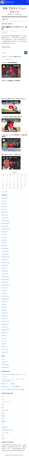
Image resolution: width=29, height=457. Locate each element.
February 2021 (5, 349)
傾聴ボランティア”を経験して (9, 383)
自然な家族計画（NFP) (7, 430)
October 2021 (5, 327)
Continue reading (6, 47)
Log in (3, 359)
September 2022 (5, 299)
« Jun (3, 191)
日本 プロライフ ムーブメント (14, 10)
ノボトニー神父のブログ (7, 59)
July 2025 (4, 234)
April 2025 (4, 243)
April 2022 (4, 310)
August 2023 (5, 287)
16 (17, 182)
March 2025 (4, 245)
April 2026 (4, 209)
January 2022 (5, 318)
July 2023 (4, 290)
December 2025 (5, 220)
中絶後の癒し (5, 427)
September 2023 (5, 285)
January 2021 (5, 352)
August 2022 (5, 301)
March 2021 (4, 346)
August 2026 (5, 198)
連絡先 (3, 438)
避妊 (3, 404)
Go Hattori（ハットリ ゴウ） (17, 31)
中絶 (3, 396)
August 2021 (5, 332)
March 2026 (4, 212)
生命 (6, 32)
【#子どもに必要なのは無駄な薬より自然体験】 (13, 389)
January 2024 (5, 273)
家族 (4, 32)
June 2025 (4, 237)
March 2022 (4, 313)
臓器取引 (4, 421)
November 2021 (5, 324)
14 (10, 182)
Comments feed (5, 364)
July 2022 (4, 304)
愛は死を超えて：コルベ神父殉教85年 (11, 386)
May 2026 (4, 206)
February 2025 (5, 248)
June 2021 (4, 338)
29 (14, 187)
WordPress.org (5, 367)
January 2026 (5, 217)
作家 (3, 435)
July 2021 (4, 335)
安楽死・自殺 (5, 410)
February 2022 (5, 315)
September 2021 (5, 329)
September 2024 (5, 262)
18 (25, 182)
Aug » (6, 191)
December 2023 (5, 276)
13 (6, 182)
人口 (3, 424)
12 (3, 182)
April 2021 (4, 343)
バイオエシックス (6, 402)
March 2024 (4, 268)
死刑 (3, 407)
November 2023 (5, 279)
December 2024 (5, 254)
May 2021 (4, 341)
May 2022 (4, 307)
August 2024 (5, 265)
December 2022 (5, 296)
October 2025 (5, 226)
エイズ (3, 399)
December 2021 (5, 321)
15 (14, 182)
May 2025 (4, 240)
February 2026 (5, 215)
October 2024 (5, 259)
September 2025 (5, 229)
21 (10, 185)
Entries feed (4, 362)
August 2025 (5, 231)
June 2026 (4, 203)
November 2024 (5, 257)
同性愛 (3, 416)
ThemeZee (21, 455)
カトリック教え (5, 432)
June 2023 (4, 293)
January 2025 (5, 251)
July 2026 (4, 201)
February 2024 (5, 271)
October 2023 (5, 282)
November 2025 (5, 223)
